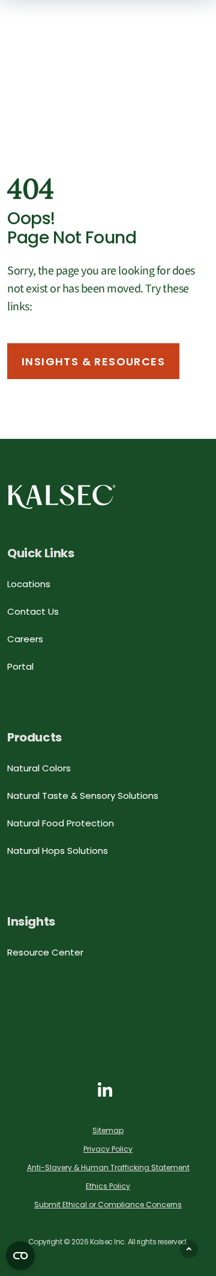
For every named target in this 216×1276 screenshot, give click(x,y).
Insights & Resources (93, 361)
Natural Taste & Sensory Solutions (82, 795)
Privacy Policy (108, 1149)
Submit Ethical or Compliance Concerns (108, 1204)
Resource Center (45, 952)
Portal (20, 666)
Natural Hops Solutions (57, 850)
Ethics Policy (108, 1186)
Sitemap (108, 1130)
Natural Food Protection (60, 823)
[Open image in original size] (61, 496)
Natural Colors (39, 768)
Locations (28, 584)
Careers (25, 639)
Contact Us (33, 611)
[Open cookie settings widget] (20, 1255)
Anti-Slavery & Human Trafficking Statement (108, 1167)
